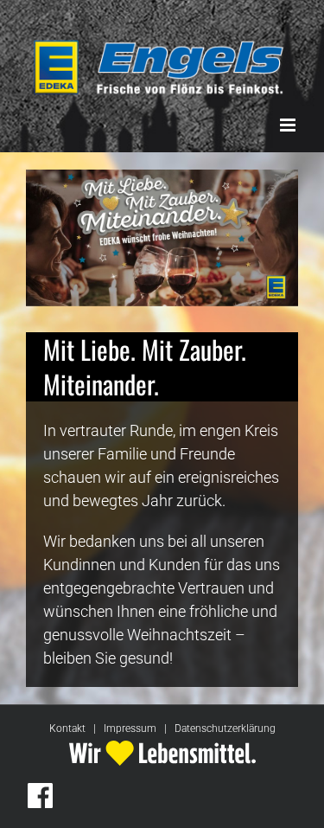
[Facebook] (40, 795)
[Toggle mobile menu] (289, 125)
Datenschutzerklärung (225, 728)
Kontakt (67, 728)
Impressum (130, 728)
